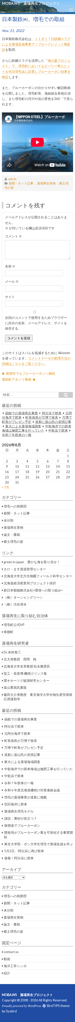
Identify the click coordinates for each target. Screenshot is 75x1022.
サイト (10, 297)
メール (12, 281)
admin (12, 179)
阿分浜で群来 (52, 413)
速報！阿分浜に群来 (19, 858)
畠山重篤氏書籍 (15, 687)
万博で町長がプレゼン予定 (23, 748)
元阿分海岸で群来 (17, 734)
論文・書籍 (12, 535)
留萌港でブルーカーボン (22, 826)
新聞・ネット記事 (21, 183)
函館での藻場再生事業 (21, 413)
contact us (11, 952)
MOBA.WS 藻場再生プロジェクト (33, 3)
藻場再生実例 (46, 183)
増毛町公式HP (14, 625)
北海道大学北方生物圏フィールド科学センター (38, 576)
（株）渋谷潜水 (15, 604)
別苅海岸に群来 (15, 804)
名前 (10, 266)
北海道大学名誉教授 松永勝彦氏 (27, 666)
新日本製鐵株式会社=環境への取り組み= (33, 590)
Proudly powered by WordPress (21, 1006)
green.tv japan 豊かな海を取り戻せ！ (32, 562)
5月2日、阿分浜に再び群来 (24, 851)
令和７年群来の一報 (16, 435)
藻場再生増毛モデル (19, 811)
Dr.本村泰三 (12, 652)
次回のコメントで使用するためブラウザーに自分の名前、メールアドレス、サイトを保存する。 (36, 323)
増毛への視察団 (15, 506)
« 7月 (5, 487)
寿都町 (8, 632)
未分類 (8, 520)
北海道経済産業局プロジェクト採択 (30, 583)
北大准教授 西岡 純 (20, 659)
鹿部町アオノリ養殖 (16, 379)
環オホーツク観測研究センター (26, 681)
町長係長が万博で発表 (41, 418)
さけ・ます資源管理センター (25, 569)
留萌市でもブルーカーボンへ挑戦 (30, 373)
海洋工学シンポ (15, 966)
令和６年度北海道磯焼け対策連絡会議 (32, 790)
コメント (13, 236)
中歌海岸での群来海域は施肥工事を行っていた (38, 769)
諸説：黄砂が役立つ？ (20, 818)
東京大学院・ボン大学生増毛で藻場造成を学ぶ (38, 844)
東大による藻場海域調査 (23, 426)
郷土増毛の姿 (13, 542)
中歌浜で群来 (58, 430)
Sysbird (11, 1011)
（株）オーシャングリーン (23, 597)
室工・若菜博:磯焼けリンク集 (25, 673)
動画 (7, 959)
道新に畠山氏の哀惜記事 (53, 422)
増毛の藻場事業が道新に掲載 (25, 797)
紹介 (7, 973)
